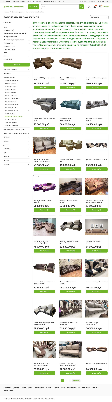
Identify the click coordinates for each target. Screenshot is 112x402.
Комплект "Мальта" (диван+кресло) (66, 119)
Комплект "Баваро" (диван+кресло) (92, 323)
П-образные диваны (11, 81)
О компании (7, 1)
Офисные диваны (11, 122)
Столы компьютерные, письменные (15, 133)
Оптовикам (86, 388)
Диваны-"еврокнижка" (12, 98)
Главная (6, 12)
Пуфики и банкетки (11, 125)
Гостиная (6, 137)
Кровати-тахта (9, 113)
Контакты (95, 388)
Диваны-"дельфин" (11, 107)
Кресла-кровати (10, 89)
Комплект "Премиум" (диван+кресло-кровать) (68, 364)
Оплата (22, 1)
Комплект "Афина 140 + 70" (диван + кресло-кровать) (42, 160)
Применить (16, 65)
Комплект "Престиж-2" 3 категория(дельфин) (41, 242)
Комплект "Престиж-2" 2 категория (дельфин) (41, 364)
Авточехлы (7, 73)
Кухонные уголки (10, 119)
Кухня (5, 153)
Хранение (7, 156)
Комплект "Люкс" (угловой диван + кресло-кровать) (94, 201)
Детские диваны (10, 92)
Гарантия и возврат (49, 1)
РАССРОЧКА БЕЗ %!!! (73, 388)
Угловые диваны (10, 83)
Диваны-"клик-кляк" (11, 110)
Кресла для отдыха (11, 86)
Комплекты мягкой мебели (14, 116)
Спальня (6, 141)
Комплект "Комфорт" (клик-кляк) (96, 282)
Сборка (29, 1)
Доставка (16, 1)
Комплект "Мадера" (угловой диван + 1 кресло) (69, 242)
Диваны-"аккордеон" (12, 104)
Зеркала (6, 160)
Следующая (76, 380)
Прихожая (7, 149)
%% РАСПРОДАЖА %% (10, 69)
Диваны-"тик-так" (10, 101)
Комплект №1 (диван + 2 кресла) (96, 363)
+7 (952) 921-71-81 (103, 1)
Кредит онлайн (8, 390)
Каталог (35, 6)
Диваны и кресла (17, 12)
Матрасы (6, 164)
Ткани (59, 1)
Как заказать (37, 1)
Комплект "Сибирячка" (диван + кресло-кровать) (44, 282)
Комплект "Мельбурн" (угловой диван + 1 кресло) (44, 323)
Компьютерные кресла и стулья (14, 129)
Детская (6, 145)
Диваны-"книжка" (11, 95)
